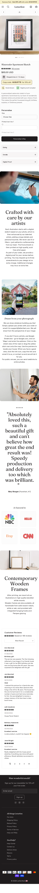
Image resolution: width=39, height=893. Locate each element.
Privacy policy (12, 859)
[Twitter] (15, 802)
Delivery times (12, 850)
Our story (10, 817)
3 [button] (19, 57)
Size (3, 113)
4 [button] (21, 57)
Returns (9, 853)
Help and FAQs (12, 833)
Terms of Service (12, 829)
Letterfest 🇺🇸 (22, 881)
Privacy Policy (12, 826)
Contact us (10, 847)
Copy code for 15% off (17, 82)
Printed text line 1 (8, 122)
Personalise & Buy (19, 139)
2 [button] (17, 57)
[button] (6, 68)
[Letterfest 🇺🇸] (19, 7)
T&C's (9, 856)
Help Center (11, 843)
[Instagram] (19, 802)
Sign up (19, 797)
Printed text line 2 (8, 132)
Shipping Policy (12, 820)
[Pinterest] (23, 802)
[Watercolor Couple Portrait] (31, 12)
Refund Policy (11, 823)
